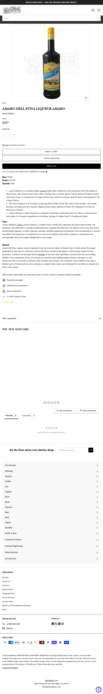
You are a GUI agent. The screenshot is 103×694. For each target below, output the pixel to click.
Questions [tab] (26, 415)
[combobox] (51, 18)
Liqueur (43, 191)
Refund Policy (7, 589)
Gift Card (5, 585)
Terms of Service (8, 597)
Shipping (5, 145)
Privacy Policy (8, 601)
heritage (41, 254)
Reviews (5, 577)
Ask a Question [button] (65, 410)
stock (11, 296)
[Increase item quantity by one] (14, 134)
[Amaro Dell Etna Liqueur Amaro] (17, 357)
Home (4, 103)
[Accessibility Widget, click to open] (99, 690)
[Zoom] (86, 97)
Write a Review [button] (89, 410)
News (4, 609)
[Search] (99, 18)
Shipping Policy (8, 593)
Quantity (6, 129)
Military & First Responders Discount (16, 605)
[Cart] (93, 10)
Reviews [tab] (9, 415)
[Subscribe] (90, 450)
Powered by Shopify (10, 667)
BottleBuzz (49, 680)
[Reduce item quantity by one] (5, 134)
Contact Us (6, 581)
